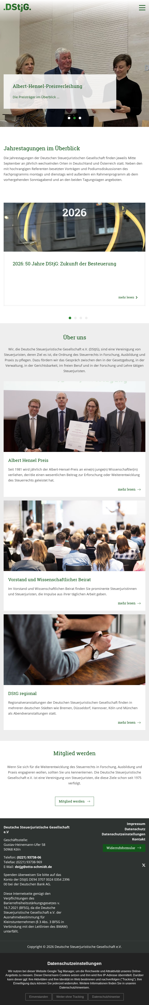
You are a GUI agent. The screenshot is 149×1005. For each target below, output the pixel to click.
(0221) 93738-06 (29, 857)
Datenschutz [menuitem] (135, 829)
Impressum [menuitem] (136, 824)
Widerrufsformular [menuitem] (120, 848)
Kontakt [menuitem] (138, 839)
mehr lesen (127, 297)
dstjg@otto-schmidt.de (33, 867)
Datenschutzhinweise (106, 996)
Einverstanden (38, 996)
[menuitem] (143, 865)
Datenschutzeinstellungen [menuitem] (123, 834)
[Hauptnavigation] (142, 8)
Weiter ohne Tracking (70, 996)
